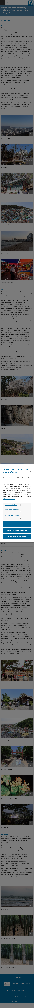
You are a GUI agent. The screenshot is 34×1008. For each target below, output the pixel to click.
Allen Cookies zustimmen (17, 536)
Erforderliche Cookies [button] (11, 504)
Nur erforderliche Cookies (17, 530)
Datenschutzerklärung (9, 498)
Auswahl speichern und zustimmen (17, 524)
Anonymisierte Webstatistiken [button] (13, 509)
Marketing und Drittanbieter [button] (12, 515)
